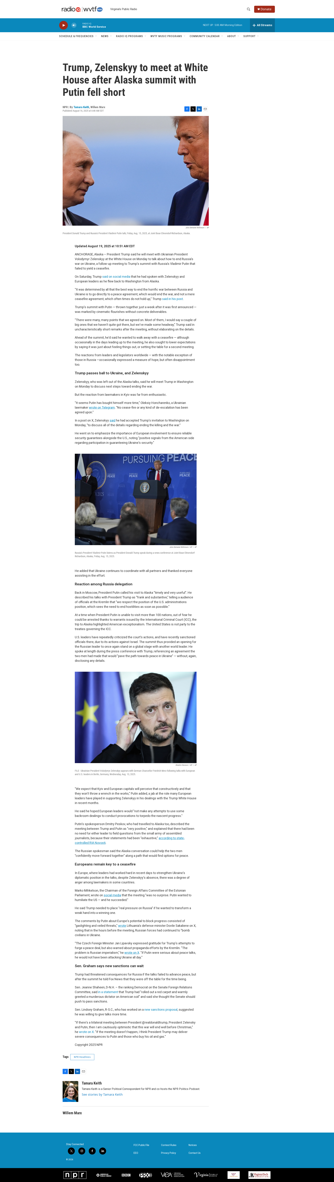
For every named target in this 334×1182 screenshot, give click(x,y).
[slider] (79, 25)
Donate (266, 9)
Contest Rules (168, 1145)
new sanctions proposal (160, 1009)
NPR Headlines (82, 1057)
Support (249, 36)
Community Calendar (205, 36)
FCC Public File (141, 1145)
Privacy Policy (168, 1153)
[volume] (74, 25)
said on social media (116, 276)
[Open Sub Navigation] (96, 36)
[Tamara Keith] (70, 1091)
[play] (63, 25)
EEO (136, 1153)
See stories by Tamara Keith (102, 1094)
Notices (193, 1145)
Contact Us (195, 1153)
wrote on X (86, 1032)
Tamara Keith (81, 107)
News (105, 36)
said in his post (172, 299)
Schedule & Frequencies (76, 36)
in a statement (108, 992)
